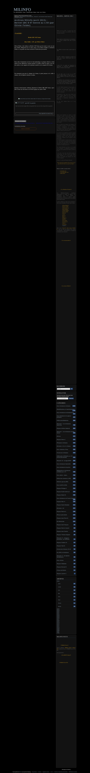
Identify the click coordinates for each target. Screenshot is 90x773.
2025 (58, 609)
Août (59, 583)
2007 (58, 631)
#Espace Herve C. (61, 439)
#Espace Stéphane (61, 563)
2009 (58, 629)
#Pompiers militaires (62, 443)
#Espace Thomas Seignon (63, 534)
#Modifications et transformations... (27, 16)
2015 (58, 621)
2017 (58, 619)
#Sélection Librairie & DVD (64, 478)
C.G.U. (52, 771)
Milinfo (22, 9)
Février (59, 603)
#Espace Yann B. (61, 546)
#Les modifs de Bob (62, 485)
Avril (59, 596)
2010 (58, 627)
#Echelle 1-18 (60, 508)
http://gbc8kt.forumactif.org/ (46, 113)
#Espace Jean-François (62, 524)
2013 (58, 624)
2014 (58, 622)
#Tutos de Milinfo (61, 570)
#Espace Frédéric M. (62, 542)
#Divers (59, 436)
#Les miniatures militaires (63, 406)
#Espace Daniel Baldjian (63, 505)
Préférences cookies (73, 771)
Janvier (59, 606)
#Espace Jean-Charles (62, 531)
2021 (58, 614)
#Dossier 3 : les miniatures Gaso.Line (64, 424)
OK (71, 388)
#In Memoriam (60, 521)
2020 (58, 615)
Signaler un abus (46, 771)
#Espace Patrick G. (61, 511)
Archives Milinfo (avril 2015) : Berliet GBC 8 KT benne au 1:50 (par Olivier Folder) (34, 23)
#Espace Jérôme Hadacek (63, 428)
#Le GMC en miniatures (63, 552)
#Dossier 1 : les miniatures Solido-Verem (42, 16)
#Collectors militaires (62, 452)
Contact (39, 771)
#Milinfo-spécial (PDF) (62, 481)
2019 (58, 616)
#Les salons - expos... (62, 475)
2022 (58, 612)
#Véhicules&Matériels (62, 420)
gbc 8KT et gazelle (30, 103)
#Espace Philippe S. (62, 488)
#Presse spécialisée (62, 514)
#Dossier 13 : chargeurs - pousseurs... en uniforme (63, 538)
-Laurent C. (64, 225)
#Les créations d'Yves (62, 449)
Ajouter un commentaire (25, 128)
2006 (58, 633)
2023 (58, 611)
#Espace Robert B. (61, 495)
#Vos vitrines (60, 560)
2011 (58, 626)
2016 (58, 620)
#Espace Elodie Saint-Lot (63, 491)
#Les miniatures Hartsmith (64, 464)
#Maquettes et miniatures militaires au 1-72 (63, 471)
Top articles (34, 771)
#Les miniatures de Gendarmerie (65, 412)
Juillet (59, 587)
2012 (58, 625)
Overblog (68, 769)
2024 (58, 610)
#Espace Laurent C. (62, 573)
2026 (58, 581)
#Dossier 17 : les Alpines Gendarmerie (63, 556)
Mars (59, 600)
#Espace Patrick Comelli (63, 528)
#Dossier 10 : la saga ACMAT (64, 460)
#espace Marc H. (61, 501)
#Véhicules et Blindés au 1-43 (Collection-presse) (64, 456)
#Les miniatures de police (63, 467)
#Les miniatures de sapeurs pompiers (64, 416)
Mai (59, 593)
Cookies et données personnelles (61, 771)
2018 (58, 617)
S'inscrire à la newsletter (20, 121)
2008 (58, 630)
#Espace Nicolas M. (62, 567)
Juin (59, 590)
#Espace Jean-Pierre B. (62, 518)
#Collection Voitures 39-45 (64, 549)
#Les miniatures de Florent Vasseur (66, 498)
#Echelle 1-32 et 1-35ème (64, 446)
